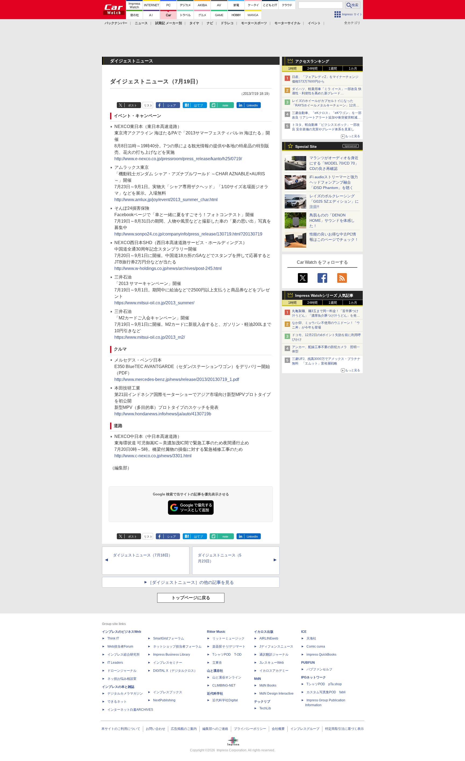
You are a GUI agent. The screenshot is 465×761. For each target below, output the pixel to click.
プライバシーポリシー (250, 729)
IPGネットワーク (313, 677)
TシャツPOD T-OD (227, 654)
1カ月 (353, 68)
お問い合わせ (155, 729)
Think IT (113, 638)
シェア (171, 105)
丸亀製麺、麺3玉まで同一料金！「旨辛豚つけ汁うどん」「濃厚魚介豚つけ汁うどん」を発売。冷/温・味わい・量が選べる (325, 315)
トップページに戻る (190, 597)
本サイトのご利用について (120, 729)
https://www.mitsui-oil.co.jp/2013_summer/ (154, 303)
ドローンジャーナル (121, 671)
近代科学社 (215, 693)
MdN (257, 679)
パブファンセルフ (319, 669)
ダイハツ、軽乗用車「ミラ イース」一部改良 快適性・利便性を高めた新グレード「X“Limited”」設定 (326, 93)
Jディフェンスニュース (276, 646)
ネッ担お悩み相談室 (121, 679)
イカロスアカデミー (273, 671)
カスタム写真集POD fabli (326, 692)
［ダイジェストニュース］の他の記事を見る (191, 582)
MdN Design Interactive (276, 693)
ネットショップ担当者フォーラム (177, 646)
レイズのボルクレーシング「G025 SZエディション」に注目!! (334, 201)
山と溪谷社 (215, 671)
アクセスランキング (312, 61)
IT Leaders (115, 662)
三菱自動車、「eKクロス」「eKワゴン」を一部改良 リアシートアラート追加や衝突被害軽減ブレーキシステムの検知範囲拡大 (326, 117)
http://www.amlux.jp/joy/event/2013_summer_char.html (166, 199)
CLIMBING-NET (223, 685)
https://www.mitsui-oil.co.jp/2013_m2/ (149, 337)
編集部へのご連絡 (215, 729)
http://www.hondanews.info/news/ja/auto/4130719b (162, 414)
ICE (304, 632)
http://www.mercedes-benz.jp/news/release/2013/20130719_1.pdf (176, 379)
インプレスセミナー (167, 662)
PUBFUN (308, 662)
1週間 (333, 68)
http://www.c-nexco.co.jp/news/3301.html (153, 455)
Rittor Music (216, 632)
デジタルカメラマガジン (125, 693)
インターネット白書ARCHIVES (130, 710)
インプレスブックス (167, 692)
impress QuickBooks (321, 654)
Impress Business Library (171, 654)
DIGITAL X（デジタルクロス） (175, 671)
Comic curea (316, 646)
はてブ (198, 105)
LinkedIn (252, 105)
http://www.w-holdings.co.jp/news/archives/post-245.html (168, 268)
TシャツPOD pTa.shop (324, 684)
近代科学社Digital (225, 700)
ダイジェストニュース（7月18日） (142, 555)
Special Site (306, 146)
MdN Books (267, 685)
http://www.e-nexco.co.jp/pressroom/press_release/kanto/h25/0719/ (178, 158)
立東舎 (217, 662)
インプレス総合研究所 (123, 654)
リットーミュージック (228, 638)
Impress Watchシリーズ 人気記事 (324, 295)
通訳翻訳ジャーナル (273, 654)
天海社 (311, 638)
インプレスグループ (304, 729)
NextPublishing (164, 700)
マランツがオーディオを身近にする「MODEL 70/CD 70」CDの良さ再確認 (334, 163)
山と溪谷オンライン (226, 677)
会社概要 (278, 729)
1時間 (292, 68)
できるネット (117, 701)
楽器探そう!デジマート (228, 646)
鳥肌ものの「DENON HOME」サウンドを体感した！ (332, 220)
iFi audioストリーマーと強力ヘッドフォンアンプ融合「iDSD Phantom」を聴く (333, 182)
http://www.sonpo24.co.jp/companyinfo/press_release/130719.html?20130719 (188, 234)
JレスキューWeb (271, 662)
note (225, 105)
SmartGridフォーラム (168, 638)
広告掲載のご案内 (184, 729)
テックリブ (262, 701)
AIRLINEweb (268, 638)
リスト (148, 105)
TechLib (265, 708)
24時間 (312, 68)
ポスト (132, 105)
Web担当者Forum (120, 646)
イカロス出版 (263, 632)
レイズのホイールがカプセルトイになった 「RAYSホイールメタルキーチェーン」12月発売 (325, 105)
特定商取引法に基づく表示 (344, 729)
